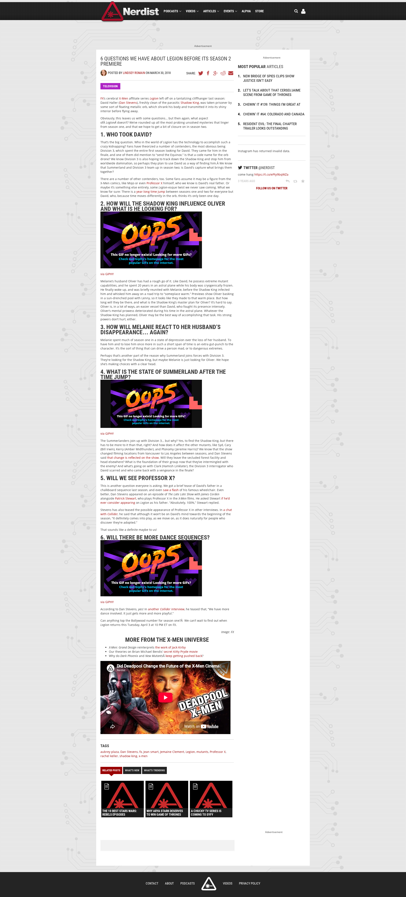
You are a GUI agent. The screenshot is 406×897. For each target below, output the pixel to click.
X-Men (123, 98)
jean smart (151, 752)
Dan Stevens (128, 103)
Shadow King (190, 103)
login (303, 11)
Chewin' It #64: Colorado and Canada (273, 114)
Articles (209, 11)
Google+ (215, 73)
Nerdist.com (208, 883)
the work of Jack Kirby (170, 647)
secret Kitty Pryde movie (181, 652)
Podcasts (171, 11)
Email (230, 73)
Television (110, 86)
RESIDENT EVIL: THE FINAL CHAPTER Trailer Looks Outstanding (270, 126)
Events (229, 11)
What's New (132, 770)
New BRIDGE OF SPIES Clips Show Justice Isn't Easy (268, 78)
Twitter (201, 73)
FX (102, 98)
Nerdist (130, 12)
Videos (190, 11)
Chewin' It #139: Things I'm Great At (271, 104)
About (169, 883)
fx (140, 752)
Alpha (246, 11)
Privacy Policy (249, 883)
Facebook (208, 73)
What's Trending (154, 770)
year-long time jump (150, 192)
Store (259, 11)
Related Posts (111, 770)
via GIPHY (107, 274)
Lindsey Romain (134, 73)
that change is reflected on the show (133, 458)
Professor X (154, 183)
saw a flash (171, 490)
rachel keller (109, 756)
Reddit (223, 73)
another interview (166, 609)
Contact (152, 883)
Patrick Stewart (125, 498)
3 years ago (246, 181)
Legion (190, 752)
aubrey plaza (109, 752)
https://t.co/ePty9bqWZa (271, 174)
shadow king (128, 756)
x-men (143, 756)
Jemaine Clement (172, 752)
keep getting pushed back (184, 656)
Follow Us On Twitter (271, 188)
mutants (202, 752)
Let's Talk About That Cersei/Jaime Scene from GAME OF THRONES (271, 92)
